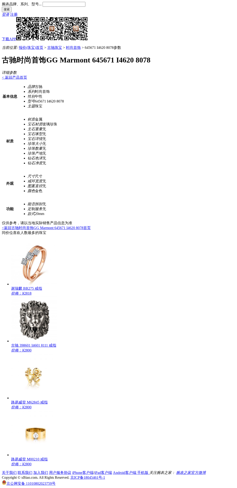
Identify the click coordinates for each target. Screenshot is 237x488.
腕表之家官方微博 (191, 473)
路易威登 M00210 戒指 (29, 459)
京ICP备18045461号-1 (87, 477)
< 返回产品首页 (14, 77)
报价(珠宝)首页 (31, 48)
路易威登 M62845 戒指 (29, 402)
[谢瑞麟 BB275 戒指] (34, 284)
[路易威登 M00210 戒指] (34, 455)
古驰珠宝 (54, 48)
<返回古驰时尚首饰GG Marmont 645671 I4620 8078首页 (46, 228)
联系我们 (25, 473)
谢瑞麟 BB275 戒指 (26, 288)
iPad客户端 (103, 473)
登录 (5, 14)
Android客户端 (125, 473)
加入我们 (40, 473)
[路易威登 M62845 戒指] (34, 398)
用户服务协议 (60, 473)
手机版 (143, 473)
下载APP (9, 39)
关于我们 (9, 473)
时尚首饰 (73, 48)
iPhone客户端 (83, 473)
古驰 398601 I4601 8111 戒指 (33, 345)
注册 (14, 14)
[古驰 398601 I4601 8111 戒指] (34, 341)
